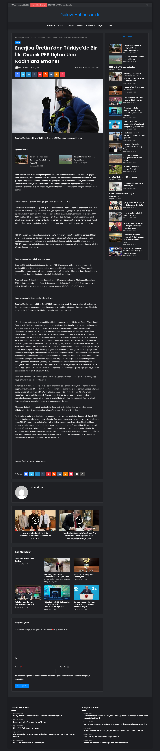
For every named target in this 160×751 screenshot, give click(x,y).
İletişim (110, 26)
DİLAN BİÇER (23, 68)
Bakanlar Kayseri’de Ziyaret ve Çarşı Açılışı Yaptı (132, 146)
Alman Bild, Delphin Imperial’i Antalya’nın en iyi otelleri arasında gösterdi (133, 238)
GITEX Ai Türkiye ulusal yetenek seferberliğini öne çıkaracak (132, 250)
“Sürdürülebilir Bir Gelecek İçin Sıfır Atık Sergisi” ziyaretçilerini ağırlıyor (57, 604)
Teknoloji (90, 26)
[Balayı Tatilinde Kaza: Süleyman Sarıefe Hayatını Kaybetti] (21, 159)
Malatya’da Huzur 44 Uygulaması (123, 177)
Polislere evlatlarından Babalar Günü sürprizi (25, 603)
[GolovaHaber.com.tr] (80, 15)
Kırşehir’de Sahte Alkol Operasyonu (133, 184)
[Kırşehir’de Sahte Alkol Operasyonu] (115, 186)
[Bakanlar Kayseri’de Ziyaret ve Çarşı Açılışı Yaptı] (115, 147)
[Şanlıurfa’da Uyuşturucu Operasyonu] (86, 565)
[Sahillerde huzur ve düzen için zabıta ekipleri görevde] (115, 136)
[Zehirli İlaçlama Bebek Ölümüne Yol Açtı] (115, 216)
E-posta (18, 667)
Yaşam (100, 26)
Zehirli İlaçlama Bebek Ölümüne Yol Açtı (132, 214)
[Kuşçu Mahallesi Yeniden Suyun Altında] (65, 159)
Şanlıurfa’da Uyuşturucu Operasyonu (84, 575)
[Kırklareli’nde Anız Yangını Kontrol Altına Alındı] (115, 158)
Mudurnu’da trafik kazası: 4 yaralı (131, 167)
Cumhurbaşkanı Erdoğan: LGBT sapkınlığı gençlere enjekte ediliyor (84, 604)
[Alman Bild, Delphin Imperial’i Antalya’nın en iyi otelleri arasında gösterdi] (115, 237)
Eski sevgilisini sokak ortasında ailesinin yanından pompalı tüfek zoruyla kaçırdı (57, 576)
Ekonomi (70, 26)
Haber (60, 26)
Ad (16, 658)
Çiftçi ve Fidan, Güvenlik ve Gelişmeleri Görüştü (133, 203)
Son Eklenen (127, 37)
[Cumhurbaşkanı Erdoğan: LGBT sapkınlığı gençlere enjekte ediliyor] (86, 592)
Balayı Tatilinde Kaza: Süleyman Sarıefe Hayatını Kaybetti (41, 160)
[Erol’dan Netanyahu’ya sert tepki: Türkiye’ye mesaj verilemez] (115, 226)
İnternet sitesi (64, 667)
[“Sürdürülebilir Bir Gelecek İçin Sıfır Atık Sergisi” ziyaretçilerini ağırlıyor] (57, 592)
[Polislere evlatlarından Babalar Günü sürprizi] (28, 592)
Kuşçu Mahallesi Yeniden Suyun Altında (133, 57)
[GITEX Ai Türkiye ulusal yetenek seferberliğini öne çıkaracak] (115, 251)
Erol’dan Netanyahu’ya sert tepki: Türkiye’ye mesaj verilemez (133, 225)
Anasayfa (51, 26)
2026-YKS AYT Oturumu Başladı (59, 5)
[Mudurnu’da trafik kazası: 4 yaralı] (115, 169)
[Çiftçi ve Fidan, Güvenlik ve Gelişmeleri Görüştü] (115, 205)
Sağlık (80, 26)
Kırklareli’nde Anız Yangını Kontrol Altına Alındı (132, 157)
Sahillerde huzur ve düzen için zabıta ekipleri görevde (134, 135)
